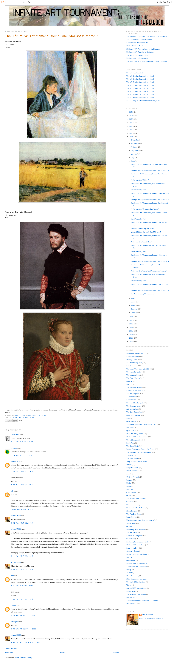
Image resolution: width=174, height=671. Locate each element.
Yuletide (129, 572)
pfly (12, 491)
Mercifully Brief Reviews (135, 529)
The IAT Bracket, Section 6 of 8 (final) (140, 91)
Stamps (129, 381)
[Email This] (6, 420)
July (133, 157)
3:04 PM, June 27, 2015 (22, 485)
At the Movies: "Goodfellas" (141, 242)
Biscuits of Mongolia (134, 535)
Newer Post (9, 652)
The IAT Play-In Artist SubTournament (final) (142, 100)
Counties (129, 501)
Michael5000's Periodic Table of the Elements (143, 49)
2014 (131, 316)
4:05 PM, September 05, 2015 (25, 642)
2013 (131, 320)
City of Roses (131, 492)
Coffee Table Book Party (135, 507)
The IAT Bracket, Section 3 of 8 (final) (140, 82)
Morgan (14, 448)
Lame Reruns (131, 517)
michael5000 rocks (133, 597)
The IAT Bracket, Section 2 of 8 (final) (140, 79)
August (134, 154)
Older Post (115, 652)
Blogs (128, 486)
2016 (131, 133)
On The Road (131, 421)
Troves (128, 585)
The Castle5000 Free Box (135, 582)
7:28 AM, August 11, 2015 (23, 615)
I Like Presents (131, 511)
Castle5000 (130, 538)
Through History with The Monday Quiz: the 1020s (150, 199)
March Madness (132, 470)
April (133, 302)
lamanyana (15, 621)
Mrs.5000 (129, 427)
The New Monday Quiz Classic (142, 228)
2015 (131, 136)
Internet (129, 480)
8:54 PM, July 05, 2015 (22, 569)
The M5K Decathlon (134, 440)
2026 (131, 112)
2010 (131, 331)
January (134, 312)
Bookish (129, 489)
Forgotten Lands (132, 467)
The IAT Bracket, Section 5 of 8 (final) (140, 88)
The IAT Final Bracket (134, 73)
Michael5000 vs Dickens (135, 545)
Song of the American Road (136, 461)
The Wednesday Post (138, 189)
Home (62, 652)
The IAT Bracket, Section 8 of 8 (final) (140, 97)
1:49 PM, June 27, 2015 (22, 471)
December (135, 140)
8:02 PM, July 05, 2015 (22, 523)
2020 (131, 119)
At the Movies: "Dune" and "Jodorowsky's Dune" (149, 271)
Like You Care (131, 365)
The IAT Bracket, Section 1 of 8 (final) (140, 76)
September (135, 150)
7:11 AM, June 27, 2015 (22, 442)
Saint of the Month (133, 415)
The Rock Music (132, 446)
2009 (131, 334)
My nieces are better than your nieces (140, 520)
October (134, 147)
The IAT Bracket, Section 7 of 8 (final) (140, 94)
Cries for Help (131, 504)
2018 (131, 126)
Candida (14, 605)
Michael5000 (20, 415)
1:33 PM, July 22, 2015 (22, 599)
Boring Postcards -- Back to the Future (140, 449)
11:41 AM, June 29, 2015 (23, 509)
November (135, 143)
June (133, 161)
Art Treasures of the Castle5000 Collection (142, 600)
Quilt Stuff (130, 430)
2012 (131, 324)
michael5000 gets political (136, 588)
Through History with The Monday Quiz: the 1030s (150, 170)
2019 (131, 122)
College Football (132, 477)
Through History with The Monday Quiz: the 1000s (150, 290)
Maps (128, 418)
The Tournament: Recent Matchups (139, 39)
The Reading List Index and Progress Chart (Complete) (146, 61)
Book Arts (130, 443)
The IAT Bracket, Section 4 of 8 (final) (140, 85)
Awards (129, 557)
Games (128, 495)
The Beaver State (132, 532)
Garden (129, 526)
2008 (131, 338)
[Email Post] (20, 420)
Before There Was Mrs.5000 (136, 554)
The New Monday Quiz (135, 403)
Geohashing (130, 560)
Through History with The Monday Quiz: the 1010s (150, 261)
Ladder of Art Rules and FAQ (136, 42)
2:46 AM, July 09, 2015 (22, 586)
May (133, 298)
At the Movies (131, 396)
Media (128, 483)
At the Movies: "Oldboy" (140, 180)
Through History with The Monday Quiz (141, 424)
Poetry (128, 569)
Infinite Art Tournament (23, 417)
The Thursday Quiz (133, 372)
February (134, 309)
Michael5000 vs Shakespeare (137, 436)
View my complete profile (151, 619)
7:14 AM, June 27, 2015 (22, 455)
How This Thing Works (134, 433)
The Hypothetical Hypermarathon (138, 452)
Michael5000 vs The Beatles (136, 563)
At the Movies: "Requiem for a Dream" (145, 209)
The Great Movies (133, 378)
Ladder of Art (131, 399)
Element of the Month (134, 390)
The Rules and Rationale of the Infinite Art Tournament (146, 36)
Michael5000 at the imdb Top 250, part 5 (146, 232)
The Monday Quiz (133, 375)
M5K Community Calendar (136, 579)
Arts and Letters (132, 409)
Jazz (128, 474)
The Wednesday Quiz (134, 387)
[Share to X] (11, 420)
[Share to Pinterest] (16, 420)
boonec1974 (15, 461)
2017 (131, 129)
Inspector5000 (131, 603)
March (133, 305)
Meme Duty (130, 591)
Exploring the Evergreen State (137, 542)
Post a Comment (11, 648)
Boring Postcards (132, 356)
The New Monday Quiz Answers (142, 294)
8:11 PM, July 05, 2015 (22, 556)
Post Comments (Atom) (23, 657)
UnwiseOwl (15, 434)
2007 (131, 341)
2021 (131, 115)
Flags (128, 384)
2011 (131, 327)
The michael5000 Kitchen (136, 498)
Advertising (130, 523)
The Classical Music (133, 406)
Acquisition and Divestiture (136, 566)
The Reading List (132, 393)
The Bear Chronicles (134, 412)
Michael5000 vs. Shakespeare (137, 58)
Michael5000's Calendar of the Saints (140, 52)
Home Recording (132, 575)
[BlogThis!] (8, 420)
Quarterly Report (132, 551)
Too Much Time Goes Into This (137, 369)
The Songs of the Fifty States (136, 55)
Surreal (129, 464)
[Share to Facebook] (13, 420)
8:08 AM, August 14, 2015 (23, 629)
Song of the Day (132, 548)
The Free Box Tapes (133, 514)
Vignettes (129, 455)
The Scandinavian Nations (136, 594)
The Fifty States (132, 458)
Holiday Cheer (131, 359)
